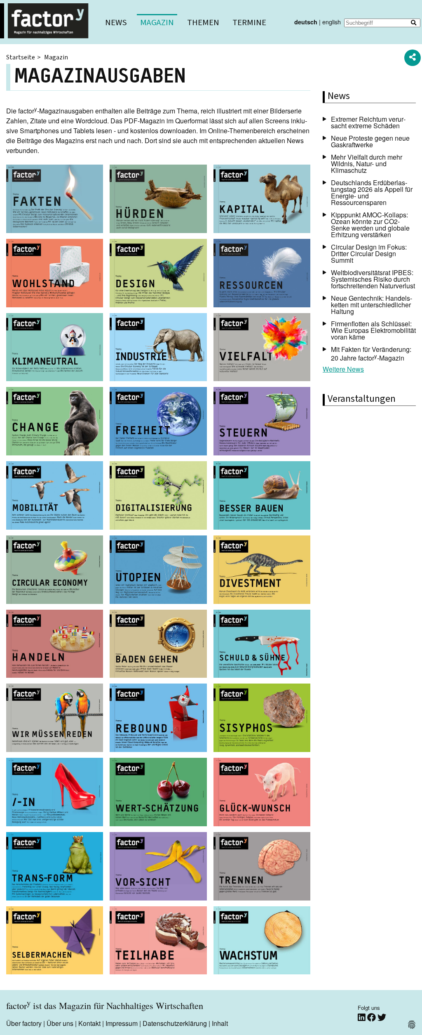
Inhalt (220, 1023)
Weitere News (343, 369)
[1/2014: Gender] (54, 793)
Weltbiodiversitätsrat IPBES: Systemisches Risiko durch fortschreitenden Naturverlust (373, 279)
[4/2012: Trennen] (261, 867)
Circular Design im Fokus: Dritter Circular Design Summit (369, 253)
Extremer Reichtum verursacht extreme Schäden (368, 122)
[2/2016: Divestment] (261, 570)
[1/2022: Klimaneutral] (54, 348)
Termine (249, 22)
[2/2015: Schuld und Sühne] (261, 645)
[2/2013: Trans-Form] (54, 867)
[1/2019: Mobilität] (54, 496)
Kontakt (89, 1023)
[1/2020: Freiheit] (158, 422)
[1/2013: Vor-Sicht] (158, 867)
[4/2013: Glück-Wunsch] (261, 793)
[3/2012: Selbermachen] (54, 941)
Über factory (24, 1023)
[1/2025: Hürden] (158, 200)
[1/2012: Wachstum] (261, 941)
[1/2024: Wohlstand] (54, 274)
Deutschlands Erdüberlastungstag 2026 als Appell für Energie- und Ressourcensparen (372, 192)
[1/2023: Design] (158, 274)
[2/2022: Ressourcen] (261, 274)
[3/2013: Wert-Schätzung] (158, 793)
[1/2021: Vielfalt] (261, 348)
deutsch (305, 22)
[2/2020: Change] (54, 422)
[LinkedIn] (362, 1017)
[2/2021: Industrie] (158, 348)
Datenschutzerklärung (175, 1023)
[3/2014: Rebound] (158, 719)
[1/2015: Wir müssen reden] (54, 719)
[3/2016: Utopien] (158, 570)
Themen (203, 22)
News (116, 22)
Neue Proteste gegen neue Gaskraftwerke (370, 141)
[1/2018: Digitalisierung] (158, 496)
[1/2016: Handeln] (54, 645)
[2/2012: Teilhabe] (158, 941)
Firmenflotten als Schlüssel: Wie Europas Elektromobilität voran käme (373, 330)
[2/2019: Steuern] (261, 422)
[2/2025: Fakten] (54, 200)
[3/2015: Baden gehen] (158, 645)
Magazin (157, 22)
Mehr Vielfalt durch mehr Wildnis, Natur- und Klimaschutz (366, 163)
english (331, 21)
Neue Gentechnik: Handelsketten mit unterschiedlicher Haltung (371, 304)
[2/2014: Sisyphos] (261, 719)
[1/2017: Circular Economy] (54, 570)
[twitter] (381, 1017)
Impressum (122, 1023)
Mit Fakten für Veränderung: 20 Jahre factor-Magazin (371, 353)
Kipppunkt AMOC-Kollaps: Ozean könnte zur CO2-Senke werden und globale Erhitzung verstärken (370, 224)
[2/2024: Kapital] (261, 200)
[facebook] (372, 1017)
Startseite (20, 57)
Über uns (60, 1023)
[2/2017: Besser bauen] (261, 496)
